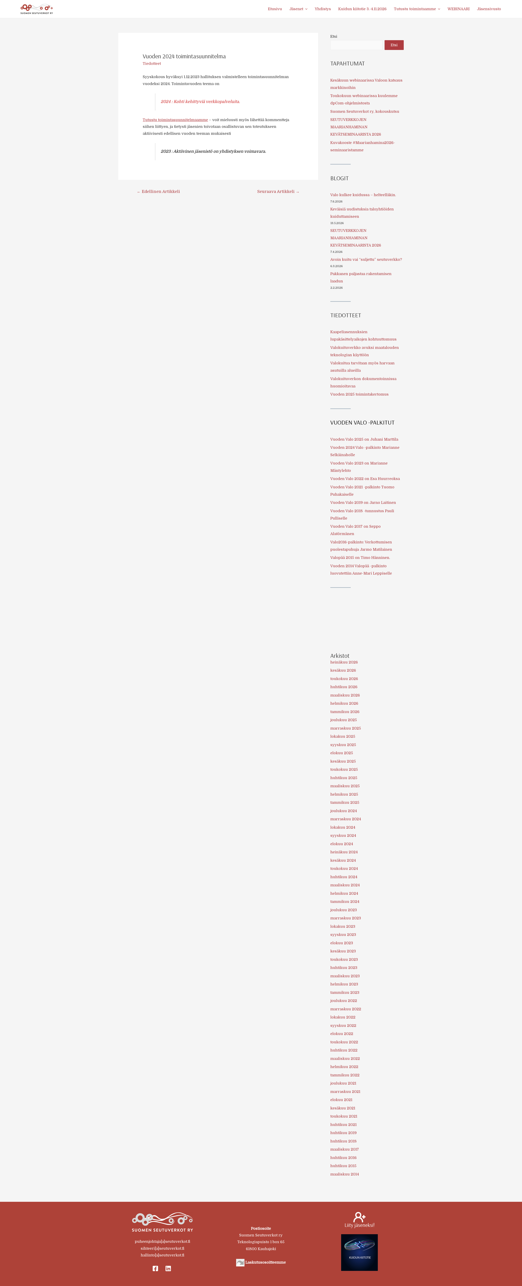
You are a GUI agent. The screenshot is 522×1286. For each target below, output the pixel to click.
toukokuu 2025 (344, 769)
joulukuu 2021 (343, 1083)
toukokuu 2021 (343, 1116)
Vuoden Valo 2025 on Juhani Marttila (364, 439)
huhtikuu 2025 (343, 778)
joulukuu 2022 (343, 1001)
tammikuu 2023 (344, 993)
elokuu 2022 (341, 1034)
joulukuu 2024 (343, 811)
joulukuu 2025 (343, 720)
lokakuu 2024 (342, 827)
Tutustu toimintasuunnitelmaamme (175, 120)
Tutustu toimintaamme (415, 9)
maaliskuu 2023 (345, 976)
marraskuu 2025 (345, 728)
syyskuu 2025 (343, 745)
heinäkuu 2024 (344, 852)
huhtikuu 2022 (343, 1050)
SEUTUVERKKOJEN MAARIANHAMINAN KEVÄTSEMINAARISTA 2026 (355, 127)
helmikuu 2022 (344, 1067)
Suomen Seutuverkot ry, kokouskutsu (364, 111)
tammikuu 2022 (344, 1075)
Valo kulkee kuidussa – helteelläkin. (363, 195)
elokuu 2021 (341, 1100)
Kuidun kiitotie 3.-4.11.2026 (362, 9)
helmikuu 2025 (344, 794)
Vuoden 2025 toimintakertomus (359, 394)
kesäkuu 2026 (343, 670)
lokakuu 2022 (342, 1017)
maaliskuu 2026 (345, 695)
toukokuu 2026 (344, 679)
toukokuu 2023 (344, 960)
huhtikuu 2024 (343, 877)
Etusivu (275, 9)
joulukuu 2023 (343, 910)
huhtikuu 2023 (343, 968)
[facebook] (156, 1268)
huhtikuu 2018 (343, 1141)
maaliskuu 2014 (344, 1174)
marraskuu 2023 (345, 918)
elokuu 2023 (341, 943)
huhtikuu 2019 (343, 1133)
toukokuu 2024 (344, 869)
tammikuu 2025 (344, 803)
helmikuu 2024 (344, 893)
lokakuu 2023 (342, 926)
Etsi (333, 36)
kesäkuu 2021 (342, 1108)
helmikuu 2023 (344, 984)
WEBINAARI (459, 9)
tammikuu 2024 (344, 902)
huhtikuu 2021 (343, 1125)
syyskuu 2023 (343, 935)
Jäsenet (296, 9)
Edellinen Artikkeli (158, 191)
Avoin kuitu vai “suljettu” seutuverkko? (366, 260)
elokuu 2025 (341, 753)
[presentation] (305, 9)
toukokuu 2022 (344, 1042)
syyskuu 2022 (343, 1026)
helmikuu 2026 (344, 703)
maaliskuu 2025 (345, 786)
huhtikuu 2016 (343, 1158)
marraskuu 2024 (345, 819)
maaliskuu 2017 (344, 1149)
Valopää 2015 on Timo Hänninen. (360, 558)
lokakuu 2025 (342, 736)
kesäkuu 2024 (343, 860)
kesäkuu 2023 (343, 951)
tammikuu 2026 (344, 712)
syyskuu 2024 (343, 836)
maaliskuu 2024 (345, 885)
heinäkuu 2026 (344, 662)
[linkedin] (169, 1268)
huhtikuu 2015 (343, 1166)
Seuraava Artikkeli (278, 191)
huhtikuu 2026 (343, 687)
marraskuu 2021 (345, 1092)
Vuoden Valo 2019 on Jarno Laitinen (363, 503)
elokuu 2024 (341, 844)
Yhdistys (323, 9)
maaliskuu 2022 (345, 1059)
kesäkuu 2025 (343, 761)
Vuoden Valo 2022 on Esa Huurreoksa (365, 479)
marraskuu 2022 (345, 1009)
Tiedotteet (152, 64)
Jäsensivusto (489, 9)
